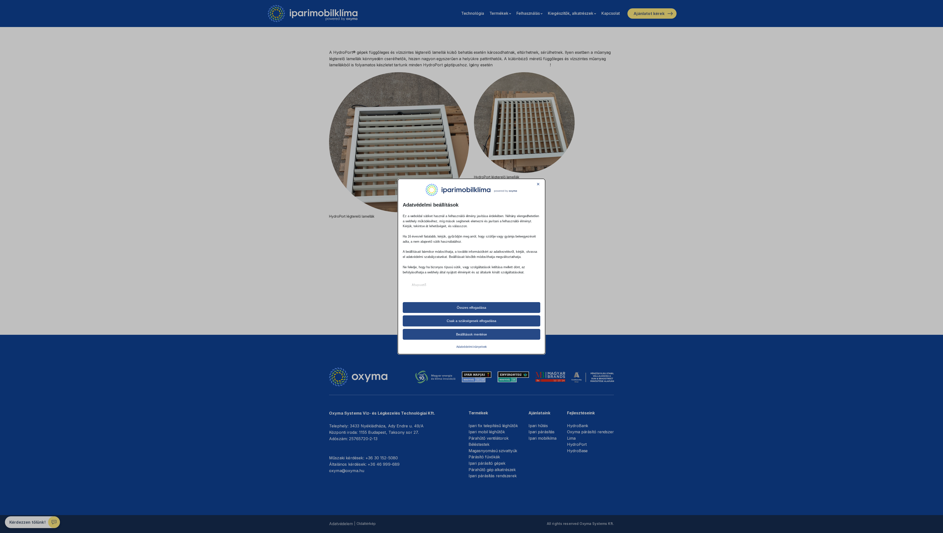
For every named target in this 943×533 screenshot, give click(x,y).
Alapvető (419, 285)
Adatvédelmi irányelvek (471, 347)
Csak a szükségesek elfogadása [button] (471, 321)
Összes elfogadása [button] (471, 307)
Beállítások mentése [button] (471, 334)
